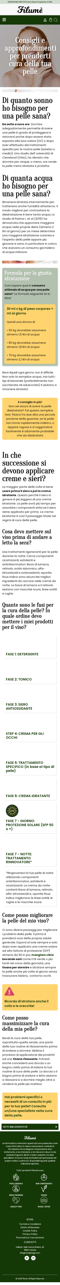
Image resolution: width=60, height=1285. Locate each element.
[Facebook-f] (27, 1258)
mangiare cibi (41, 955)
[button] (56, 20)
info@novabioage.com (30, 1253)
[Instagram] (33, 1258)
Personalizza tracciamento (30, 1237)
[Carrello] (51, 20)
